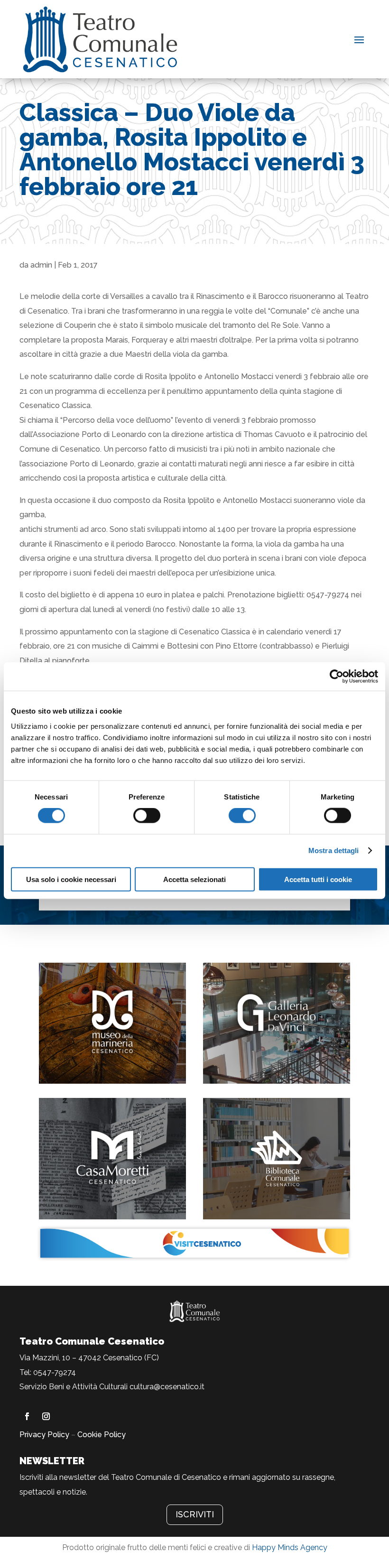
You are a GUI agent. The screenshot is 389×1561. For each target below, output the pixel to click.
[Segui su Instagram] (46, 1416)
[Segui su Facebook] (27, 1416)
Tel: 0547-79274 (47, 1372)
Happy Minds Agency (289, 1547)
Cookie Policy (101, 1434)
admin (41, 264)
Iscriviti (195, 1514)
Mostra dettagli (333, 850)
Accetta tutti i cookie (318, 879)
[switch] (146, 815)
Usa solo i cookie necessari (71, 879)
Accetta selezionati (194, 879)
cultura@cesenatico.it (167, 1386)
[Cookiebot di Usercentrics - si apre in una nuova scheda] (336, 676)
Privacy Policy (44, 1434)
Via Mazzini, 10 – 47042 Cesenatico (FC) (89, 1357)
